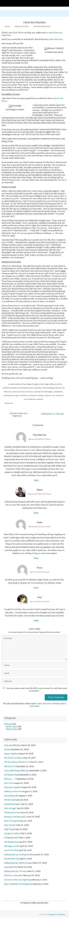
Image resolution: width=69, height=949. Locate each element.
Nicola (7, 26)
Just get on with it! (12, 834)
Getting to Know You (13, 792)
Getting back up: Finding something (19, 855)
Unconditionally (11, 796)
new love (16, 392)
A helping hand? (11, 838)
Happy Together (11, 754)
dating (51, 384)
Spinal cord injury (26, 392)
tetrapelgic (48, 392)
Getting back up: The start (52, 414)
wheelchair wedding (35, 399)
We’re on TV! (10, 767)
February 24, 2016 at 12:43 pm (39, 494)
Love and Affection (12, 745)
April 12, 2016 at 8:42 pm (39, 572)
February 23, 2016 (22, 26)
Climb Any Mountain (13, 876)
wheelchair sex (49, 396)
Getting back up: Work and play (18, 863)
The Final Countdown (13, 758)
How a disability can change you (18, 884)
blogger (28, 384)
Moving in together (12, 787)
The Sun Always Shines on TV (17, 762)
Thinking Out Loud (12, 813)
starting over (39, 392)
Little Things (9, 829)
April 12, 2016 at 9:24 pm (39, 602)
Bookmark (9, 403)
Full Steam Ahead (11, 775)
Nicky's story (45, 26)
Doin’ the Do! (10, 825)
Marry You (8, 783)
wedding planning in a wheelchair (15, 396)
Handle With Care (12, 859)
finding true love (27, 388)
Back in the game (11, 821)
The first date (10, 800)
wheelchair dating (36, 396)
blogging (35, 384)
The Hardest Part (11, 842)
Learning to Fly (10, 867)
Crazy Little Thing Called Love (16, 771)
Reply (36, 480)
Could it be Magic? (12, 804)
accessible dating (14, 384)
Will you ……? (10, 779)
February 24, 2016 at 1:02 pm (39, 527)
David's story (11, 727)
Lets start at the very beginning (18, 414)
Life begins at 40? (11, 846)
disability (58, 384)
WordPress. (61, 915)
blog (23, 384)
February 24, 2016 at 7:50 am (39, 439)
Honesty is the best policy (15, 817)
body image (44, 384)
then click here (56, 39)
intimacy (58, 388)
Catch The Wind (11, 850)
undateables (58, 392)
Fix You (7, 750)
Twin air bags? (10, 809)
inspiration (38, 388)
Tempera (52, 915)
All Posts (36, 26)
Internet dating (48, 388)
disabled (6, 388)
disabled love (15, 388)
